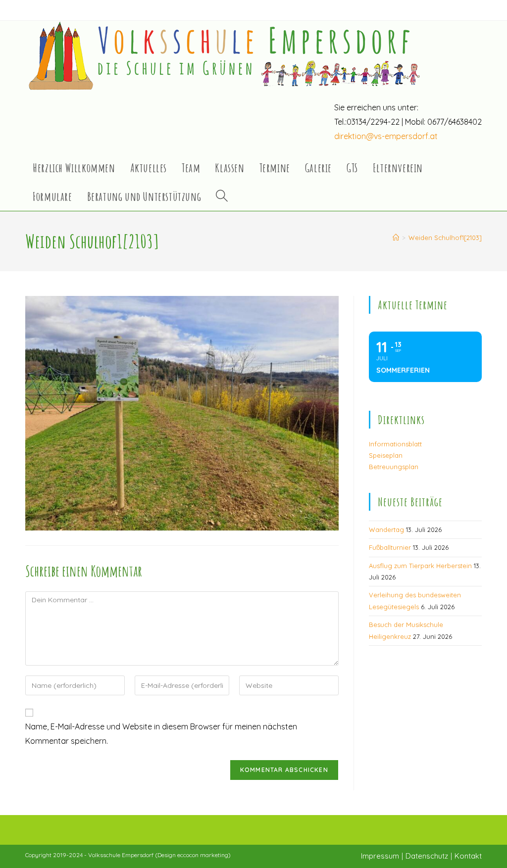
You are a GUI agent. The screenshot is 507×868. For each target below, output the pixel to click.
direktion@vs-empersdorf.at (386, 136)
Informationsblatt (395, 444)
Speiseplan (386, 455)
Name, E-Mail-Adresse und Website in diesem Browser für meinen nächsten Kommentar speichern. (161, 734)
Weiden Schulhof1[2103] (445, 237)
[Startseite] (396, 237)
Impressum (380, 856)
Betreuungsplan (393, 467)
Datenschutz (427, 856)
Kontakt (468, 856)
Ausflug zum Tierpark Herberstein (420, 566)
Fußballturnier (390, 547)
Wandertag (386, 529)
